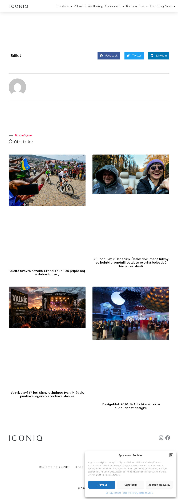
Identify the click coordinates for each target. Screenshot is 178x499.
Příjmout (102, 484)
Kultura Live (135, 6)
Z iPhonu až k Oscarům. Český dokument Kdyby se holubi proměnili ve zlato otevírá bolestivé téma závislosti (131, 262)
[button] (171, 455)
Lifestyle (62, 6)
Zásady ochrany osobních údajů (138, 493)
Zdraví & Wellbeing (88, 6)
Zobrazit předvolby (159, 484)
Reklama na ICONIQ (54, 467)
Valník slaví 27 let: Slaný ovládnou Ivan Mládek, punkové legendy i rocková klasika (47, 394)
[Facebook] (167, 437)
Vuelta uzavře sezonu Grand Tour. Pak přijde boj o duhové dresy (47, 272)
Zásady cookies (113, 493)
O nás (79, 467)
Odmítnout (130, 484)
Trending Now (161, 6)
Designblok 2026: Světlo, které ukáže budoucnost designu (131, 406)
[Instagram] (161, 437)
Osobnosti (113, 6)
